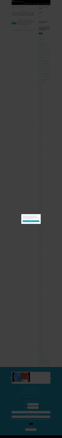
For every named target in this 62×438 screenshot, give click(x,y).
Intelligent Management (17, 1)
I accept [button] (31, 221)
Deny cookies (31, 222)
